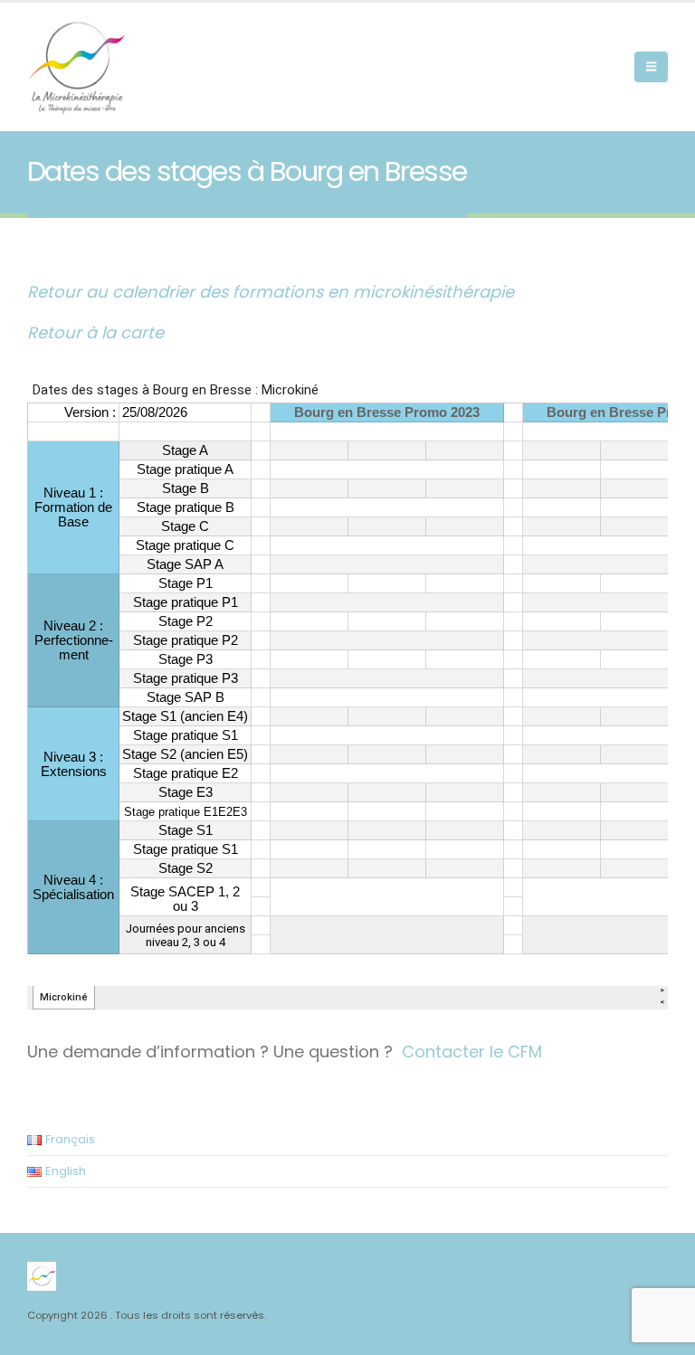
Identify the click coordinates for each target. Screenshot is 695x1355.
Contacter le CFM (472, 1051)
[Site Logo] (77, 67)
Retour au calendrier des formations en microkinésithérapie (270, 291)
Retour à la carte (95, 332)
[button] (651, 67)
